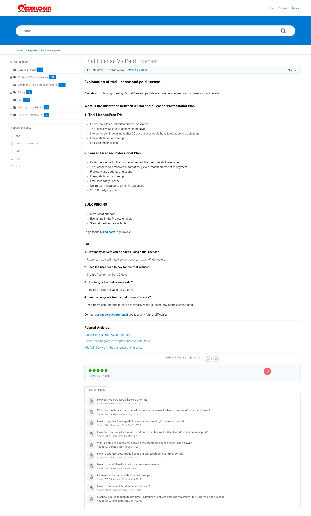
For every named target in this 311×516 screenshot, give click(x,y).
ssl (18, 158)
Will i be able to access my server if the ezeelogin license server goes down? (144, 443)
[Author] (94, 70)
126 (40, 69)
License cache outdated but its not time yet (124, 475)
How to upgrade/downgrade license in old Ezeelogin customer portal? (140, 453)
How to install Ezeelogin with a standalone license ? (129, 464)
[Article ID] (87, 70)
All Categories (19, 61)
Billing (21, 92)
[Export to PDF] (267, 371)
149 (27, 100)
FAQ (20, 99)
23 (29, 92)
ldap (18, 166)
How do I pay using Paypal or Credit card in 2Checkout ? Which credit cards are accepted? (152, 432)
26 (46, 107)
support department (113, 314)
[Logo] (34, 8)
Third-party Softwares (30, 115)
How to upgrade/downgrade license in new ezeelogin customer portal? (140, 421)
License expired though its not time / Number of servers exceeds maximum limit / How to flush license (161, 497)
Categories (31, 50)
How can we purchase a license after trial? (123, 399)
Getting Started (27, 69)
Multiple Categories (51, 50)
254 (52, 77)
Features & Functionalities (33, 77)
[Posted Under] (130, 70)
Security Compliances (30, 107)
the (18, 135)
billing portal (108, 232)
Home (19, 50)
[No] (215, 357)
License (143, 69)
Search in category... (27, 143)
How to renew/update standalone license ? (123, 486)
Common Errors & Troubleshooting (38, 84)
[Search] (283, 30)
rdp (18, 151)
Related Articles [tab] (96, 389)
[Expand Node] (11, 69)
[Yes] (208, 357)
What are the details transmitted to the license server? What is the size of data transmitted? (153, 410)
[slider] (98, 370)
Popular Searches (21, 127)
